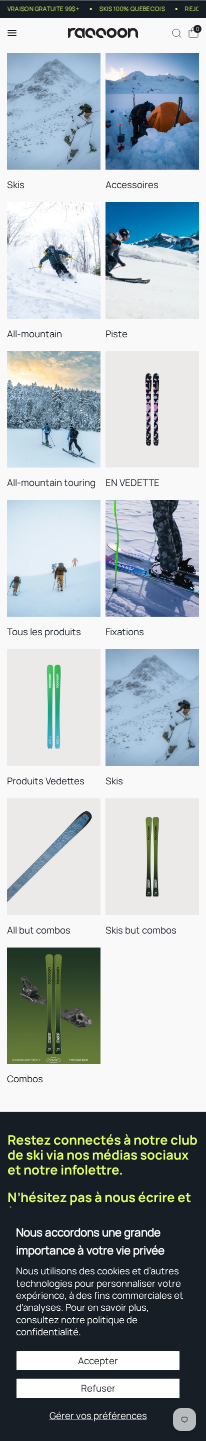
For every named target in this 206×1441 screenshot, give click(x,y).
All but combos (38, 930)
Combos (25, 1078)
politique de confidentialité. (77, 1325)
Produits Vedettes (45, 780)
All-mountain (34, 333)
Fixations (125, 631)
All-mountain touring (51, 482)
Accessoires (132, 184)
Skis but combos (141, 930)
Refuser (98, 1388)
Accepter (98, 1360)
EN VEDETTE (133, 482)
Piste (117, 333)
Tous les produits (44, 631)
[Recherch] (176, 33)
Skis (15, 184)
